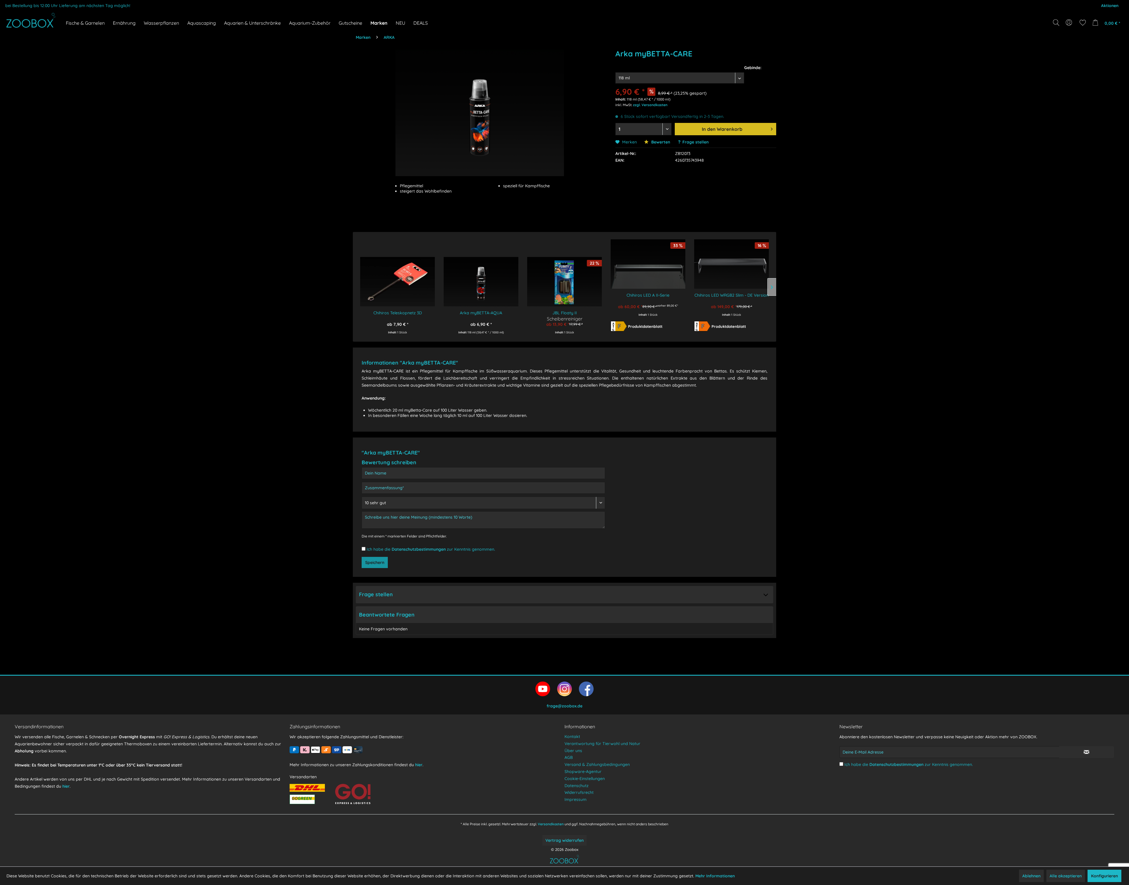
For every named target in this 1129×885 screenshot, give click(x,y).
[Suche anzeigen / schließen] (1056, 23)
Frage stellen (695, 142)
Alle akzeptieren (1066, 876)
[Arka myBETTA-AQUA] (481, 277)
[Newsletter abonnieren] (1086, 752)
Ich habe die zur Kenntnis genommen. (431, 549)
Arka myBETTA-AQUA (481, 312)
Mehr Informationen (715, 876)
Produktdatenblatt (645, 326)
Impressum (575, 799)
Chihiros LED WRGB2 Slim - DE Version (731, 295)
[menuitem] (1069, 23)
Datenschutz (576, 785)
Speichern (374, 562)
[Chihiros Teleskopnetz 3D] (397, 277)
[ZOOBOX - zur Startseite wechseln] (30, 20)
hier (66, 786)
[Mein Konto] (1069, 23)
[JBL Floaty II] (564, 277)
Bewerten (660, 142)
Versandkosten (551, 824)
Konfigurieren (1104, 876)
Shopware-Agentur (583, 771)
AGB (568, 757)
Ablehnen (1031, 876)
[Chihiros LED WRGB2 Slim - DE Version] (731, 259)
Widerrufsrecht (579, 792)
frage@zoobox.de (564, 706)
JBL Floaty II (564, 312)
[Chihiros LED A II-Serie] (648, 259)
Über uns (573, 750)
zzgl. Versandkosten (650, 105)
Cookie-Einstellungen (584, 778)
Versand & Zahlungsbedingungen (597, 764)
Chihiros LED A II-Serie (648, 295)
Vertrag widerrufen (564, 840)
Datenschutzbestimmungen (419, 549)
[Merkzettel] (1083, 23)
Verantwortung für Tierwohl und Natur (602, 743)
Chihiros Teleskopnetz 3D (397, 312)
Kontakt (572, 736)
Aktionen (1109, 5)
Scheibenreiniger (564, 318)
